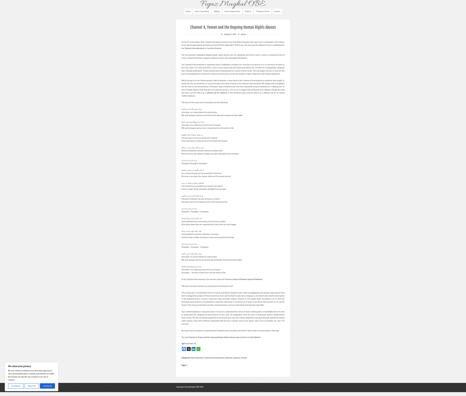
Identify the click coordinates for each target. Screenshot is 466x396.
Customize (16, 386)
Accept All (47, 386)
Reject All (32, 386)
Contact (277, 11)
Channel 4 (208, 358)
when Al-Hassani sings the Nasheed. (248, 279)
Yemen (244, 358)
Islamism (228, 358)
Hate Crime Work (202, 11)
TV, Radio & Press (262, 11)
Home (188, 11)
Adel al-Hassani (197, 358)
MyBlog (217, 11)
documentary (218, 358)
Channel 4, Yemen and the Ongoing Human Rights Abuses (233, 27)
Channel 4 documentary (194, 48)
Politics (248, 11)
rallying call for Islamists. (217, 93)
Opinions (236, 358)
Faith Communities (232, 11)
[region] (31, 376)
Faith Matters (255, 337)
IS (187, 365)
